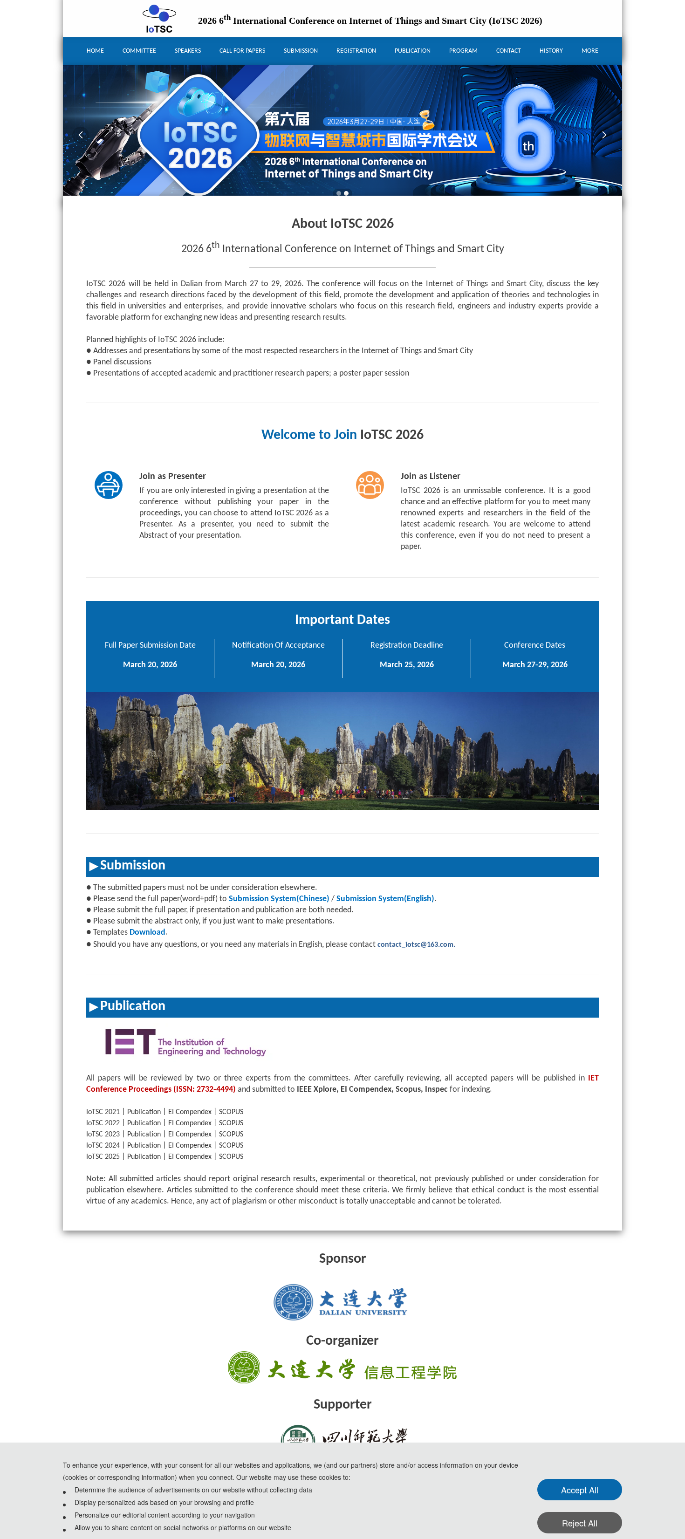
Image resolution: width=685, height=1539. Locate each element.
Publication (413, 51)
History (551, 51)
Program (463, 51)
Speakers (188, 51)
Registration (356, 51)
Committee (139, 51)
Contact (508, 51)
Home (95, 51)
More (590, 51)
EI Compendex (190, 1112)
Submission (301, 51)
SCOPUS (231, 1112)
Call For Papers (242, 51)
